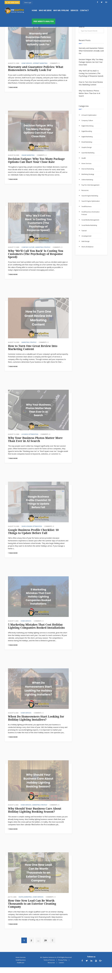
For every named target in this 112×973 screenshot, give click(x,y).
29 (45, 940)
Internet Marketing (40, 63)
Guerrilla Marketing (87, 153)
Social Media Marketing (89, 225)
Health (83, 158)
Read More (13, 87)
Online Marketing (28, 155)
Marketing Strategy (42, 247)
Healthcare (20, 963)
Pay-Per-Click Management (90, 185)
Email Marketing (86, 142)
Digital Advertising (87, 126)
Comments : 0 (54, 63)
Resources (85, 190)
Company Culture (28, 247)
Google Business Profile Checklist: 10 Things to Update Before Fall (33, 531)
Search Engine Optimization (32, 526)
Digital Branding (86, 131)
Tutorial (84, 231)
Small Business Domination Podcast (90, 213)
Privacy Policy (62, 960)
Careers (61, 963)
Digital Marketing (25, 897)
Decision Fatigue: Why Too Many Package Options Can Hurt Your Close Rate (36, 160)
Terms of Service (49, 960)
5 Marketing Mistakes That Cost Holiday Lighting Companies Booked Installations (36, 626)
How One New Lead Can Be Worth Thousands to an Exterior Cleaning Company (32, 903)
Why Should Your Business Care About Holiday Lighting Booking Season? (34, 810)
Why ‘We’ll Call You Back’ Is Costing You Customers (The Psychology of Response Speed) (35, 254)
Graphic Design (86, 147)
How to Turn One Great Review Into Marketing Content (32, 347)
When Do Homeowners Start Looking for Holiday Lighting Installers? (36, 718)
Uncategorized (86, 236)
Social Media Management (90, 220)
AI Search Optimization (30, 434)
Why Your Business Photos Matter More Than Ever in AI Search (35, 439)
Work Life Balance (87, 247)
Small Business (86, 206)
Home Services (27, 63)
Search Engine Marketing (89, 196)
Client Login (27, 3)
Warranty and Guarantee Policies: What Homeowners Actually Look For (35, 68)
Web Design (85, 241)
